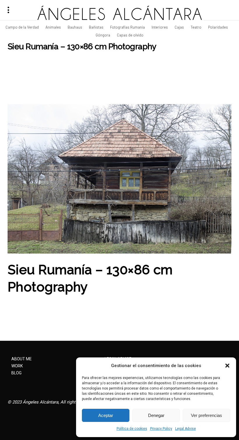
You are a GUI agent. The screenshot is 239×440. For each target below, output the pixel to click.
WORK (17, 366)
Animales (53, 27)
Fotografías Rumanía (128, 27)
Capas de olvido (130, 35)
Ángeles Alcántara (40, 402)
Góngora (103, 35)
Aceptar (105, 415)
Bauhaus (75, 27)
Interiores (160, 27)
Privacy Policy (161, 429)
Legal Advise (185, 429)
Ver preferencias (206, 415)
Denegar (156, 415)
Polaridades (218, 27)
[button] (227, 366)
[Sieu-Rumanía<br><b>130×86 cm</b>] (119, 179)
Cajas (180, 27)
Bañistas (96, 27)
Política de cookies (132, 429)
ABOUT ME (21, 359)
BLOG (16, 373)
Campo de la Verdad (23, 27)
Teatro (196, 27)
